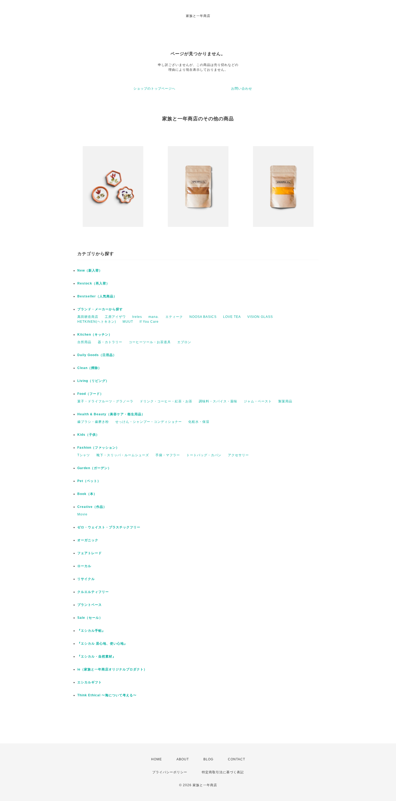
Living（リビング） (93, 381)
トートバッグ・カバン (203, 455)
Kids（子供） (88, 435)
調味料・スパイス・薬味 (218, 401)
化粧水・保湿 (198, 422)
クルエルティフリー (93, 592)
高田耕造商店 (87, 317)
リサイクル (86, 579)
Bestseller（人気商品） (97, 296)
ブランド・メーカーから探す (100, 309)
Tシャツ (83, 455)
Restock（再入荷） (93, 283)
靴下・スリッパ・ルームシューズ (122, 455)
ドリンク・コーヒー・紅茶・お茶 (166, 401)
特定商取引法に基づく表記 (223, 772)
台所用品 (84, 342)
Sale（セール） (90, 618)
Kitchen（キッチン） (94, 334)
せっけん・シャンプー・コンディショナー (148, 422)
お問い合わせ (241, 88)
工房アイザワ (115, 317)
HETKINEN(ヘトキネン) (96, 322)
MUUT (128, 322)
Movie (82, 514)
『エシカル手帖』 (91, 631)
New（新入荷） (89, 270)
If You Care (149, 322)
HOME (156, 759)
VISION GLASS (260, 317)
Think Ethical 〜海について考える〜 (107, 695)
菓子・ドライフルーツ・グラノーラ (105, 401)
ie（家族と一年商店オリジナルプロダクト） (112, 669)
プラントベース (89, 605)
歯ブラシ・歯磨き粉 (93, 422)
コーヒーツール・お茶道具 (150, 342)
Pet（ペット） (89, 481)
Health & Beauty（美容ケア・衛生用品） (111, 414)
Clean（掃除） (89, 368)
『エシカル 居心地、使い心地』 (102, 643)
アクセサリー (238, 455)
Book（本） (87, 494)
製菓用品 (285, 401)
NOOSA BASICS (203, 317)
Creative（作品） (92, 507)
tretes (137, 317)
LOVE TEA (232, 317)
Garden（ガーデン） (94, 468)
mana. (153, 317)
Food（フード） (90, 394)
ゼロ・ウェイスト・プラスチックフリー (108, 527)
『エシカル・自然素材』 (96, 656)
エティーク (174, 317)
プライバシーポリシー (169, 772)
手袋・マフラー (167, 455)
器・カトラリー (110, 342)
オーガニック (87, 540)
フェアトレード (89, 553)
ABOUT (182, 759)
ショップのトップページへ (154, 88)
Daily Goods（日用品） (96, 355)
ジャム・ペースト (258, 401)
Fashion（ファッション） (98, 447)
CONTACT (236, 759)
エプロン (184, 342)
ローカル (84, 566)
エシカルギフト (89, 682)
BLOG (208, 759)
